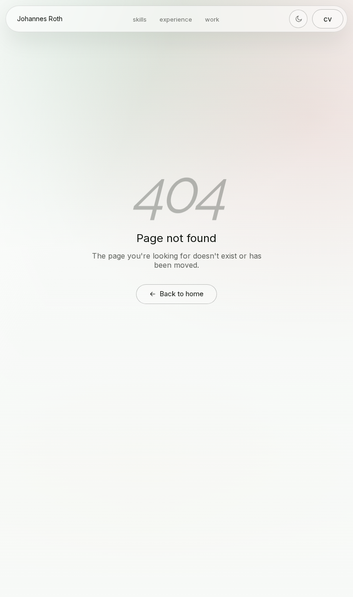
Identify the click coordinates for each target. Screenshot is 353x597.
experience (175, 19)
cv (328, 18)
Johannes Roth (40, 19)
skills (140, 19)
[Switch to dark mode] (298, 19)
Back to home (176, 293)
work (212, 19)
